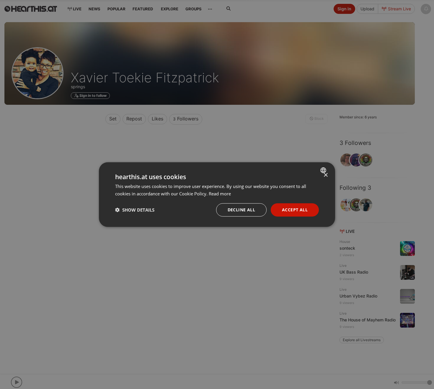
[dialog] (217, 194)
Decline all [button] (241, 210)
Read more (220, 194)
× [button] (325, 175)
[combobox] (324, 170)
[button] (134, 210)
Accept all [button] (295, 210)
